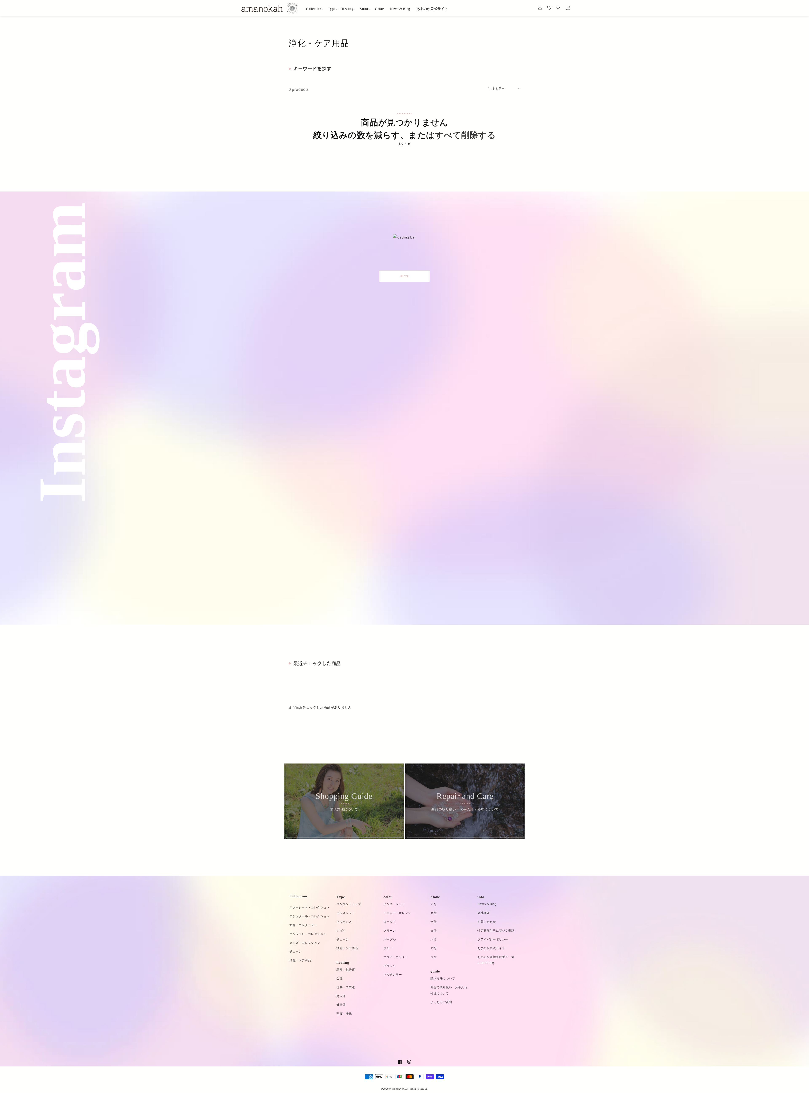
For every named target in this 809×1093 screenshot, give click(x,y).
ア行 (433, 904)
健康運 (341, 1004)
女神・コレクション (303, 925)
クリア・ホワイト (395, 957)
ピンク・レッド (394, 904)
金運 (339, 978)
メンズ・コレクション (304, 942)
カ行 (433, 913)
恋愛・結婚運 (345, 969)
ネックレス (344, 921)
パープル (389, 939)
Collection (298, 896)
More (404, 276)
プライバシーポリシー (492, 939)
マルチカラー (392, 974)
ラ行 (433, 957)
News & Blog (487, 904)
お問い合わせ (486, 921)
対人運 (341, 996)
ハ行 (433, 939)
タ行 (433, 930)
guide (435, 971)
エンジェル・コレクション (307, 934)
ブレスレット (345, 913)
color (387, 897)
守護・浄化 (344, 1013)
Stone (435, 897)
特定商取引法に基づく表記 (495, 930)
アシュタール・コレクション (309, 916)
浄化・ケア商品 (300, 960)
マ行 (433, 948)
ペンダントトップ (348, 904)
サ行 (433, 921)
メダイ (341, 930)
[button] (314, 9)
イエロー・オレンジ (397, 913)
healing (342, 962)
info (480, 897)
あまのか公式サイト (491, 948)
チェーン (295, 951)
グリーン (389, 930)
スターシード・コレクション (309, 907)
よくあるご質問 (441, 1002)
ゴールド (389, 921)
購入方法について (442, 978)
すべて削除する (465, 135)
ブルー (388, 948)
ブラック (389, 965)
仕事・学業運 (345, 987)
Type (340, 897)
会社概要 (483, 913)
